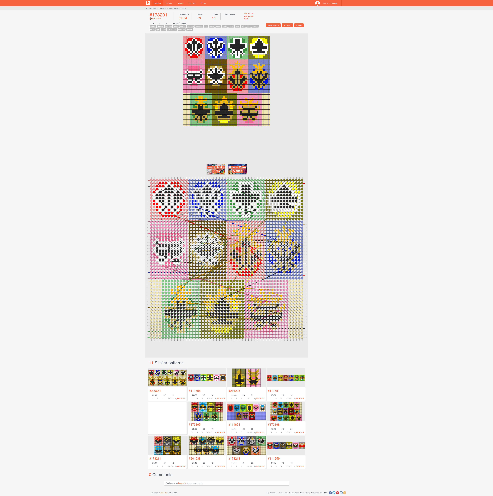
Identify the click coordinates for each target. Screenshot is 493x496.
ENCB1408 (156, 18)
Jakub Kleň (164, 493)
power (182, 26)
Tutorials (191, 3)
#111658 (195, 390)
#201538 (195, 458)
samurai (199, 26)
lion (248, 26)
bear (152, 29)
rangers (190, 26)
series (152, 26)
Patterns (157, 3)
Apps (297, 493)
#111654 (234, 424)
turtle (164, 29)
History (307, 493)
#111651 (274, 390)
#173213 (234, 458)
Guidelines (315, 493)
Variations (273, 493)
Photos (169, 3)
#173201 (159, 14)
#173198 (274, 424)
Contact (291, 493)
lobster (189, 29)
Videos (180, 3)
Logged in (182, 483)
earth (225, 26)
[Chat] (345, 3)
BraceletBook (151, 8)
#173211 (155, 458)
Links (285, 493)
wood (218, 26)
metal (231, 26)
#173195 (195, 424)
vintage (160, 26)
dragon (255, 26)
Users (280, 493)
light (243, 26)
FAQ (325, 493)
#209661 (155, 390)
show (176, 26)
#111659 (274, 458)
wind (237, 26)
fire (206, 26)
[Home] (148, 3)
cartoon (168, 26)
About (302, 493)
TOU (321, 493)
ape (157, 29)
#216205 (234, 390)
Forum (203, 3)
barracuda (172, 29)
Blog (267, 493)
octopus (181, 29)
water (211, 26)
